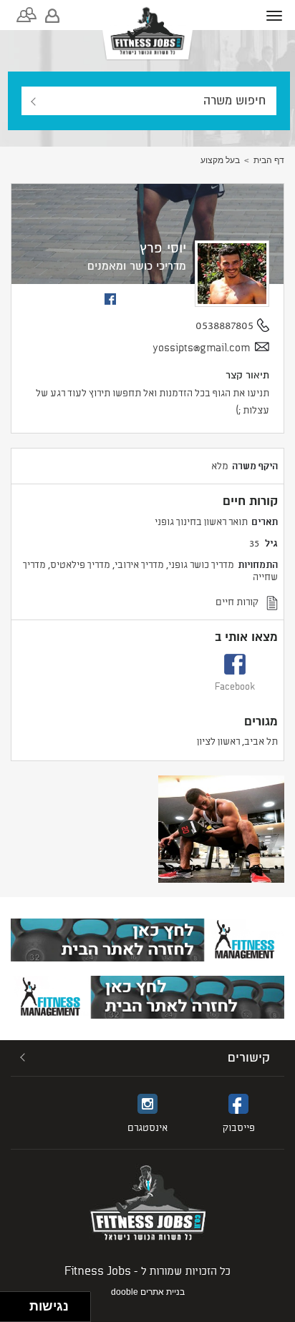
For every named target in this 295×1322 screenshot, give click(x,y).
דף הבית (268, 160)
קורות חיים (237, 601)
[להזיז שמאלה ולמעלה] (11, 1303)
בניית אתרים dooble (148, 1292)
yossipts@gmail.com (201, 347)
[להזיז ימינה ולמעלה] (19, 1303)
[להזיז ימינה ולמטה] (19, 1311)
